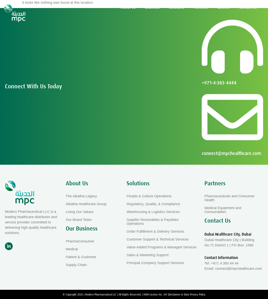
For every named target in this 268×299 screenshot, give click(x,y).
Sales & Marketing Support (148, 255)
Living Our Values (79, 212)
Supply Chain (76, 265)
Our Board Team (79, 220)
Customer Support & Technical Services (158, 239)
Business (152, 7)
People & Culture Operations (149, 196)
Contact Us (248, 7)
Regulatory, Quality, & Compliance (153, 204)
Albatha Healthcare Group (86, 204)
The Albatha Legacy (81, 196)
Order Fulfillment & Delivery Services (155, 231)
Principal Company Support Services (155, 263)
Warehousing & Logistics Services (153, 212)
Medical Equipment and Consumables (222, 210)
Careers (223, 7)
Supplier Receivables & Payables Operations (153, 222)
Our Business (82, 228)
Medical (72, 249)
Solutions (176, 7)
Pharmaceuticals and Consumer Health (229, 198)
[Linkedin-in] (9, 246)
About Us (128, 7)
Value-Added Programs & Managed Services (162, 247)
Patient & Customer (81, 257)
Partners (201, 7)
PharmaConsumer (80, 241)
